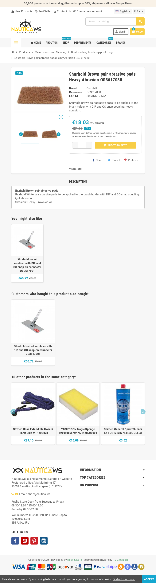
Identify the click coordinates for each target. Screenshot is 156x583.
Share (99, 160)
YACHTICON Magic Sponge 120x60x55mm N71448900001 (78, 431)
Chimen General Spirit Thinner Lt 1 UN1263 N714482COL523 (123, 431)
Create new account (89, 11)
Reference (75, 92)
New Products (23, 11)
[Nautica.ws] (35, 26)
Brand (72, 88)
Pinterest (133, 160)
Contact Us (63, 11)
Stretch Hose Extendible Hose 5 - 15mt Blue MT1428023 (33, 431)
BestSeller (44, 11)
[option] (33, 332)
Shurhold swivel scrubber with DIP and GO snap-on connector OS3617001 (27, 265)
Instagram (44, 541)
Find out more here (124, 579)
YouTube (25, 541)
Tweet (116, 160)
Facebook (15, 541)
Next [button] (143, 411)
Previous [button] (12, 411)
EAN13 (73, 96)
